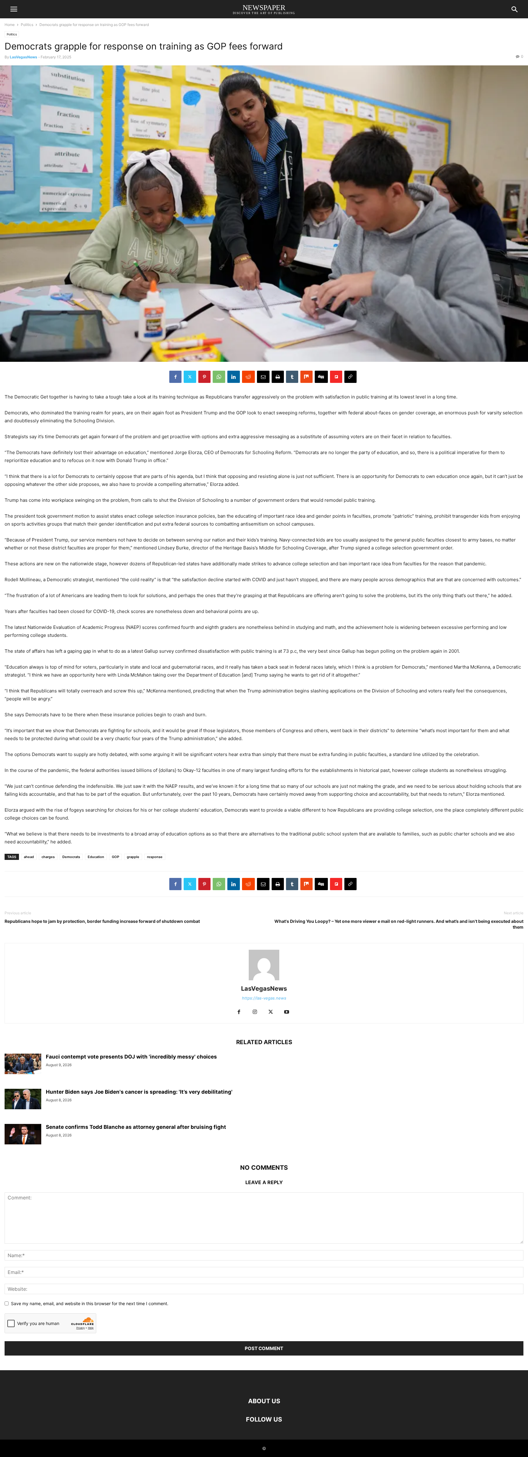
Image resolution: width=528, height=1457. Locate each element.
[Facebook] (175, 377)
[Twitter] (190, 377)
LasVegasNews (23, 57)
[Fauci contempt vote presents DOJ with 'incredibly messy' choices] (23, 1064)
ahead (29, 857)
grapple (133, 857)
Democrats (71, 857)
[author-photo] (264, 980)
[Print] (278, 377)
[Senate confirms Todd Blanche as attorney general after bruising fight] (23, 1134)
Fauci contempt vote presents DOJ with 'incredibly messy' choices (131, 1057)
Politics (27, 24)
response (155, 857)
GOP (115, 857)
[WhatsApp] (219, 377)
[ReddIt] (248, 377)
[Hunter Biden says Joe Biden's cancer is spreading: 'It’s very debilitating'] (23, 1099)
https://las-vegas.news (264, 998)
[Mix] (306, 377)
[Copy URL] (350, 377)
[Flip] (336, 377)
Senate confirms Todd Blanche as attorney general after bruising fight (136, 1127)
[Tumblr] (292, 377)
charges (48, 857)
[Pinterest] (204, 377)
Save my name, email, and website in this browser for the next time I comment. (89, 1303)
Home (10, 24)
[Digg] (321, 377)
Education (96, 857)
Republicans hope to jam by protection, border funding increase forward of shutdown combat (102, 921)
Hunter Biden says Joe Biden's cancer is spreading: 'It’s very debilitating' (139, 1092)
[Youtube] (286, 1012)
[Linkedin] (233, 377)
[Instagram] (255, 1012)
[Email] (263, 377)
